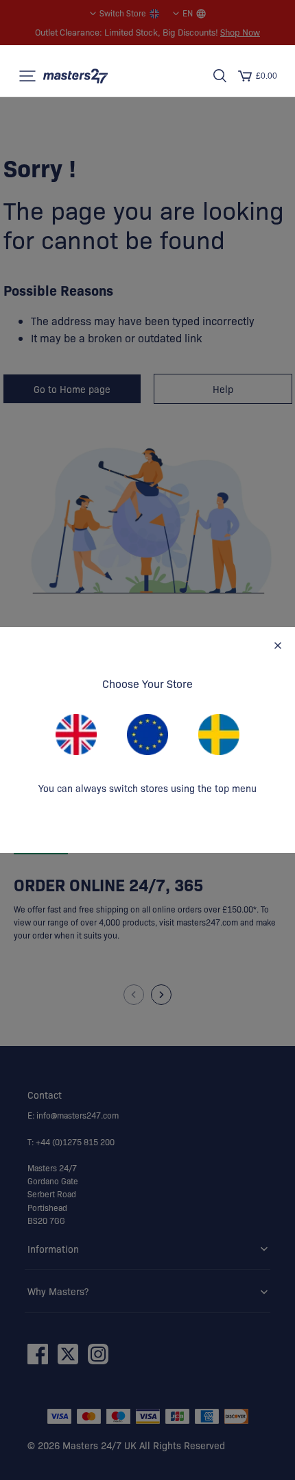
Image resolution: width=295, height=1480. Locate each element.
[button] (27, 76)
